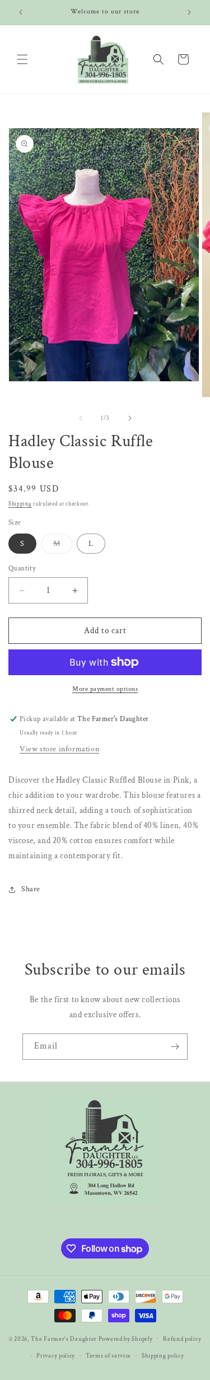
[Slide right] (130, 418)
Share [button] (30, 889)
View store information (59, 749)
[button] (22, 59)
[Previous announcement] (20, 12)
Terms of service (108, 1356)
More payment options (105, 689)
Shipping (20, 504)
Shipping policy (163, 1356)
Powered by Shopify (126, 1338)
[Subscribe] (174, 1046)
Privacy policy (55, 1356)
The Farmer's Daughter (64, 1338)
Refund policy (182, 1339)
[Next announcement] (189, 12)
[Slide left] (80, 418)
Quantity (22, 568)
